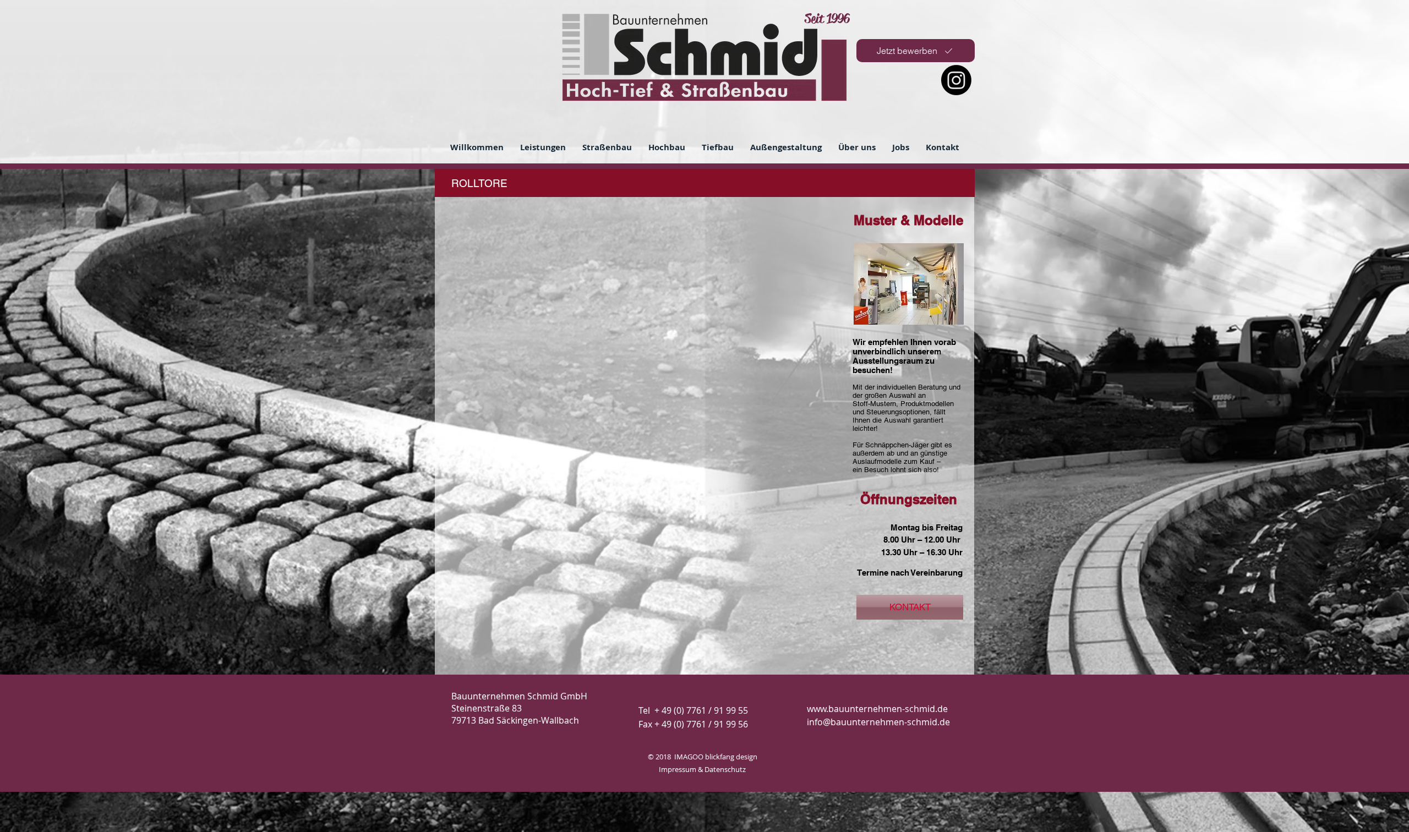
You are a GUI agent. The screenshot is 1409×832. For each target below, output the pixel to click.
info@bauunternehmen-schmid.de (878, 722)
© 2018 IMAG (670, 757)
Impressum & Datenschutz (702, 769)
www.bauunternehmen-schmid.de (877, 709)
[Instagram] (956, 80)
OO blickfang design (724, 757)
